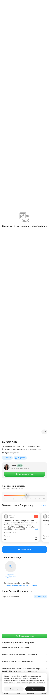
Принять (35, 689)
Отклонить (14, 689)
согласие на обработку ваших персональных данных (24, 683)
